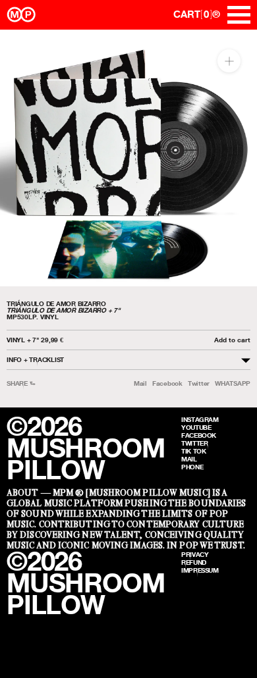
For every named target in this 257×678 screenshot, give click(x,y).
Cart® (196, 14)
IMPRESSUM (200, 570)
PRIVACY (194, 554)
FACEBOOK (198, 435)
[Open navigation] (238, 15)
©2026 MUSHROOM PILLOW (85, 448)
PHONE (192, 467)
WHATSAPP (232, 383)
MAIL (189, 459)
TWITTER (194, 443)
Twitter (199, 383)
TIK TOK (193, 451)
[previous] (21, 158)
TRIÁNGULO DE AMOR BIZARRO (56, 303)
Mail (140, 383)
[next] (235, 158)
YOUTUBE (196, 427)
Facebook (167, 383)
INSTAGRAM (200, 419)
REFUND (193, 562)
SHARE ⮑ (21, 383)
